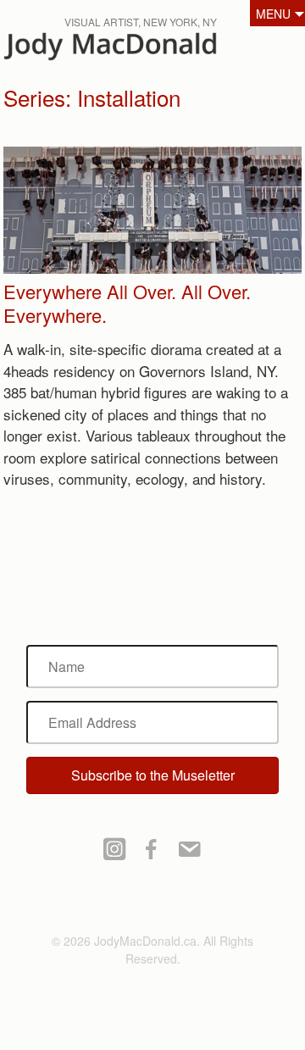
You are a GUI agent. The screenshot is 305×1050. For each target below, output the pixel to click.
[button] (153, 775)
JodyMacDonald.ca (143, 51)
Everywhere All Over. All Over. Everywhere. (127, 303)
